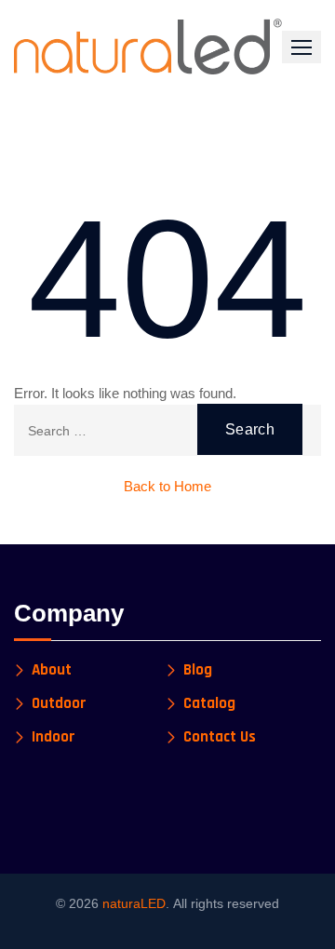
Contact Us (219, 737)
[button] (301, 47)
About (52, 670)
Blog (197, 670)
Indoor (53, 737)
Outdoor (59, 704)
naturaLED (134, 903)
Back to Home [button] (167, 486)
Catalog (209, 704)
